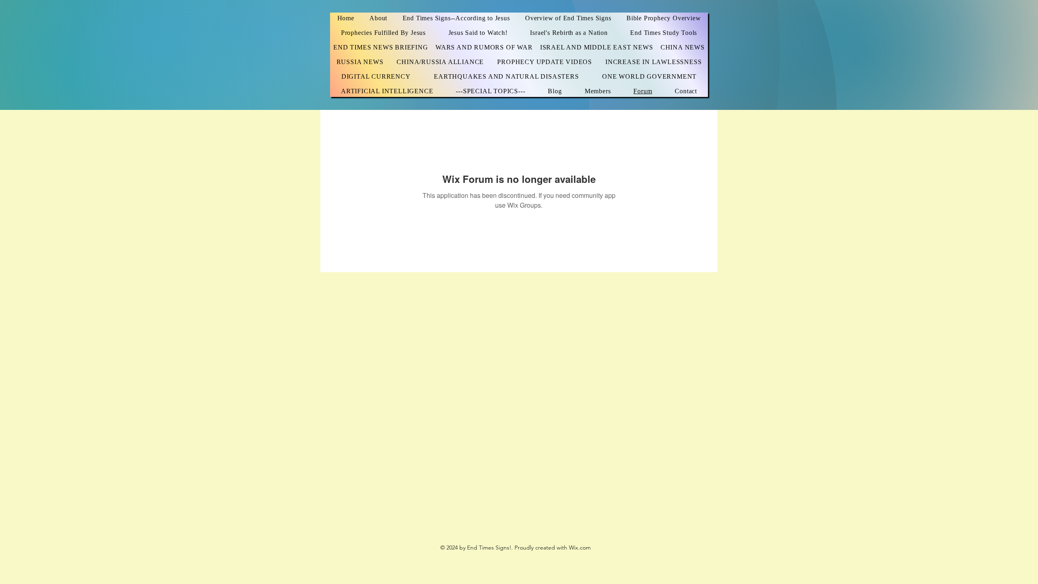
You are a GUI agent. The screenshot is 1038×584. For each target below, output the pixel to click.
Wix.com (580, 547)
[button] (664, 33)
